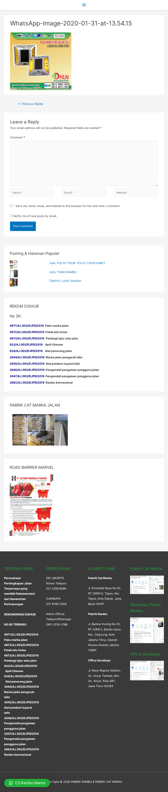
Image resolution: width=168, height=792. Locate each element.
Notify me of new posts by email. (35, 216)
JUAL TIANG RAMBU (62, 272)
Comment (17, 137)
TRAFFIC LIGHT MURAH (65, 281)
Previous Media (30, 104)
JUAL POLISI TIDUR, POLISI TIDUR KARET (77, 263)
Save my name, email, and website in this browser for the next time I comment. (68, 206)
